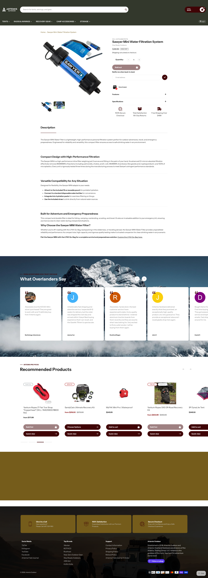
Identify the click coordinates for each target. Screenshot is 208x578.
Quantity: (119, 59)
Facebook (26, 555)
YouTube (25, 552)
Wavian (67, 545)
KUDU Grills (68, 564)
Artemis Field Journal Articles (117, 558)
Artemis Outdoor (31, 572)
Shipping (115, 53)
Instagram (26, 548)
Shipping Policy (112, 552)
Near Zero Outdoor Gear (73, 555)
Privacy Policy (111, 548)
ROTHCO (67, 548)
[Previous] (137, 278)
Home (43, 32)
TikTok (24, 545)
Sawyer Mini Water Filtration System (61, 32)
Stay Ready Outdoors (119, 45)
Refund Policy (111, 555)
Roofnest (67, 552)
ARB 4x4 (67, 561)
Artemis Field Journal (30, 558)
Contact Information (114, 545)
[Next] (144, 278)
